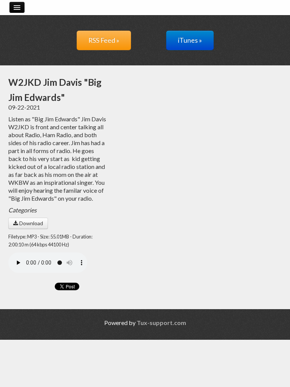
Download (30, 223)
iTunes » (190, 40)
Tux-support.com (161, 322)
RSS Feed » (103, 40)
